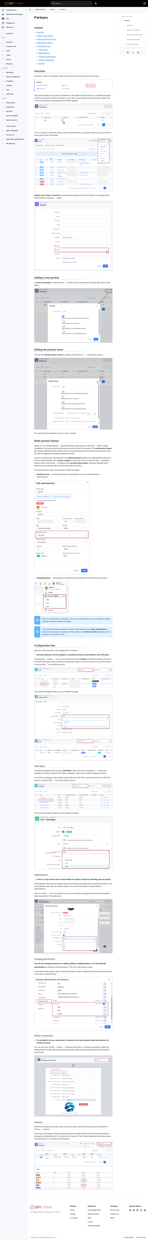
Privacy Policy (141, 1237)
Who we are (114, 1210)
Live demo (74, 1218)
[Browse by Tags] (95, 3)
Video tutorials (93, 1214)
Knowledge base (94, 1210)
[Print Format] (138, 52)
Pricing (72, 1214)
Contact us (114, 1214)
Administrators (44, 53)
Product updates (94, 1226)
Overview (40, 32)
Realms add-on (64, 433)
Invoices (42, 64)
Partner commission (46, 60)
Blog (89, 1218)
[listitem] (133, 20)
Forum (90, 1222)
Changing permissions (47, 57)
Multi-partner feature (44, 43)
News (112, 1218)
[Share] (133, 52)
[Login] (144, 3)
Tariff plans (43, 50)
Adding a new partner (45, 36)
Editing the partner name (46, 39)
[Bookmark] (127, 52)
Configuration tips (43, 46)
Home (72, 1210)
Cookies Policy (128, 1237)
